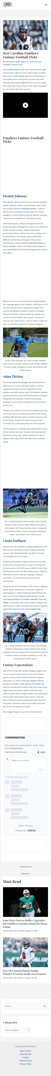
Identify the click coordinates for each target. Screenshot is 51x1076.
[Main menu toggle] (46, 5)
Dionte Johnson (9, 205)
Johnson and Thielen (32, 684)
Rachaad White (13, 599)
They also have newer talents (15, 82)
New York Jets (19, 609)
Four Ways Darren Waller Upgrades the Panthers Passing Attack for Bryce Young (25, 923)
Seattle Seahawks (30, 599)
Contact (25, 1057)
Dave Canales (29, 602)
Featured (14, 64)
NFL (21, 64)
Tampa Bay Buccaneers (28, 596)
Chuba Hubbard (14, 541)
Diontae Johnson (15, 196)
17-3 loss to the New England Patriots (28, 680)
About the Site (25, 1054)
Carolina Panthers (13, 69)
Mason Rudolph (9, 246)
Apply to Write (25, 1051)
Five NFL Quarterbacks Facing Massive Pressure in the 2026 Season (24, 972)
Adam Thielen (13, 376)
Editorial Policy (25, 1060)
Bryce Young (33, 301)
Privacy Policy (25, 1064)
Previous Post (25, 866)
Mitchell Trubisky (36, 243)
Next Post (25, 873)
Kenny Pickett (21, 243)
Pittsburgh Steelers (29, 208)
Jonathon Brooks (21, 553)
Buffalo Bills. (36, 609)
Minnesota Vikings (20, 382)
